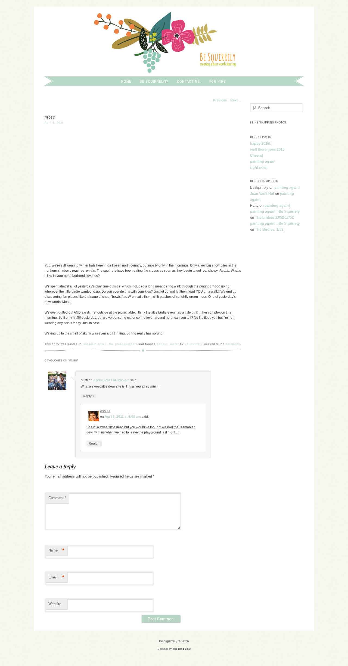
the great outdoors (123, 343)
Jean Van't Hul (262, 193)
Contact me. (189, 81)
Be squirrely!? (154, 81)
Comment (57, 498)
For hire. (218, 81)
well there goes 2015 (267, 149)
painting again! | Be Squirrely (275, 211)
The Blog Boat (182, 649)
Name (56, 550)
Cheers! (256, 155)
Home (126, 81)
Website (54, 604)
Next (236, 100)
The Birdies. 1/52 (269, 229)
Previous (218, 100)
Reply (88, 396)
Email (56, 577)
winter (174, 343)
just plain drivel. (95, 343)
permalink (233, 343)
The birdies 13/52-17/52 (274, 217)
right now (258, 167)
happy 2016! (260, 143)
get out (162, 343)
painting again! (262, 161)
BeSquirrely (193, 343)
